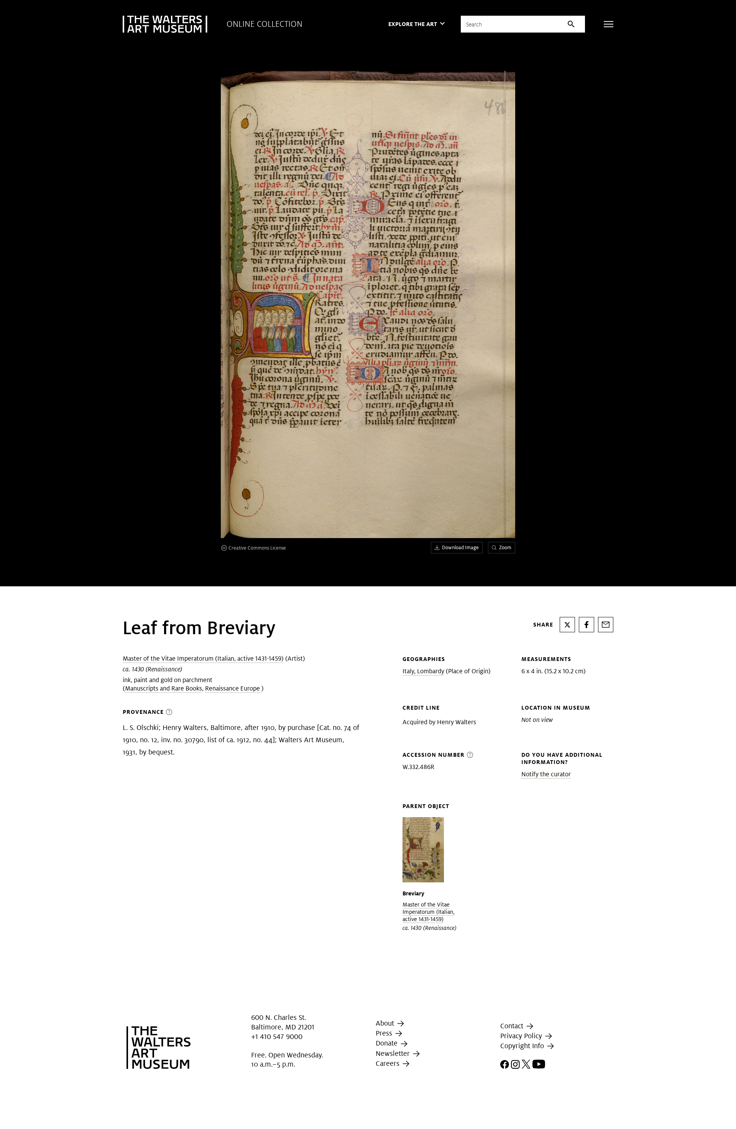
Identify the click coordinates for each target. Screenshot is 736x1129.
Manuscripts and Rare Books (163, 688)
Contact (512, 1025)
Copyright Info (523, 1045)
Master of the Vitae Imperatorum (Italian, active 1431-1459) (203, 658)
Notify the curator (546, 774)
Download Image (460, 547)
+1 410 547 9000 (276, 1036)
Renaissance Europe (233, 688)
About (386, 1023)
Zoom (505, 547)
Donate (387, 1043)
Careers (388, 1063)
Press (385, 1033)
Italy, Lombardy (423, 671)
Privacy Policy (522, 1035)
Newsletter (394, 1053)
